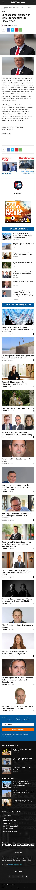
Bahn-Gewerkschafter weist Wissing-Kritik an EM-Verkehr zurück (27, 171)
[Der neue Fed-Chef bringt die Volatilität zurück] (6, 284)
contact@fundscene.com (15, 864)
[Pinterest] (16, 30)
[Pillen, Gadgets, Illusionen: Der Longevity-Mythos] (18, 615)
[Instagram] (22, 876)
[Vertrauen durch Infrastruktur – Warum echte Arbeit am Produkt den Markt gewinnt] (18, 588)
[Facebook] (8, 30)
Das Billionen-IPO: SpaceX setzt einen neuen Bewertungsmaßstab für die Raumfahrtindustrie (16, 544)
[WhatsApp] (20, 30)
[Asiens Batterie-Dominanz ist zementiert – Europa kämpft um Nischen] (18, 696)
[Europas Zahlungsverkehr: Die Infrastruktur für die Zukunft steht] (6, 255)
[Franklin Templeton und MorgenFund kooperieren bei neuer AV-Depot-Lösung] (6, 274)
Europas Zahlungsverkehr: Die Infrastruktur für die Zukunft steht (15, 383)
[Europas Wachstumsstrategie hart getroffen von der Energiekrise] (18, 641)
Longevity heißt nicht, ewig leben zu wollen (18, 408)
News (6, 7)
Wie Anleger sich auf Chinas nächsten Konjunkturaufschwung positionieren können (16, 572)
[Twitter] (12, 30)
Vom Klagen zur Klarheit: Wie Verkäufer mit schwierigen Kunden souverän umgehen (17, 516)
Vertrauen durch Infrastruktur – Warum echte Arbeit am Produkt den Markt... (17, 600)
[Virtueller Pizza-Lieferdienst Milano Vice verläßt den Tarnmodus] (6, 761)
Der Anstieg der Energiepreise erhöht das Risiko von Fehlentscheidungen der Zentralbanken (17, 680)
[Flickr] (18, 876)
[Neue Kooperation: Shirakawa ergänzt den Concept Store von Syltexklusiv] (6, 246)
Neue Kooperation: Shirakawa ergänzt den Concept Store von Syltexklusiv (18, 357)
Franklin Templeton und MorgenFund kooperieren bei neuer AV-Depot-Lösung (23, 273)
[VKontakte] (26, 876)
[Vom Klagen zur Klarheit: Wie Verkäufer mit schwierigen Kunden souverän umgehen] (18, 503)
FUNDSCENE (8, 25)
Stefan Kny (4, 360)
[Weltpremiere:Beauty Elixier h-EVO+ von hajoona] (6, 751)
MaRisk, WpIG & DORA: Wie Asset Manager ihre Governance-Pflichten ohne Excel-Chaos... (17, 329)
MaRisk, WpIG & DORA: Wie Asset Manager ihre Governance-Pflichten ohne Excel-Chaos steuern (22, 235)
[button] (3, 887)
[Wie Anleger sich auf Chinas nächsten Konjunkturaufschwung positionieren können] (18, 560)
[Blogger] (9, 876)
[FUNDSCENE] (3, 25)
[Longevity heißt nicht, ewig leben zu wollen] (6, 265)
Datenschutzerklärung (7, 736)
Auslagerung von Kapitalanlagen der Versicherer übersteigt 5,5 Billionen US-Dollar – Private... (16, 487)
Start (3, 7)
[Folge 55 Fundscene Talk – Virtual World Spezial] (6, 770)
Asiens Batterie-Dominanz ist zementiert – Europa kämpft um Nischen (17, 707)
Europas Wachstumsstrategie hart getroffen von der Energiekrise (15, 652)
